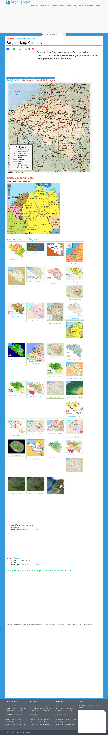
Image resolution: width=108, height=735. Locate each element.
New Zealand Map (11, 701)
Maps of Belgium (35, 458)
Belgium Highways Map (75, 299)
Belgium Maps (74, 263)
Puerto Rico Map (71, 719)
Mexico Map (23, 706)
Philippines (18, 710)
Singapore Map (11, 708)
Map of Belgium (29, 239)
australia (42, 5)
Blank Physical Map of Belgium (75, 397)
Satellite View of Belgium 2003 (55, 496)
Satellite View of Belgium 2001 (35, 493)
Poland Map (45, 710)
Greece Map (43, 722)
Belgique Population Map (16, 259)
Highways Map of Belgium (55, 433)
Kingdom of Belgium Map (74, 416)
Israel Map (34, 706)
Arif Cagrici (16, 523)
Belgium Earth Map (36, 253)
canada (54, 5)
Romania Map (45, 719)
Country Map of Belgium (16, 455)
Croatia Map (59, 724)
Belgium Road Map (55, 397)
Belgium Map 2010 (74, 318)
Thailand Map (59, 701)
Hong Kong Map (45, 706)
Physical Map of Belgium (55, 457)
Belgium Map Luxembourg (16, 359)
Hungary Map (68, 708)
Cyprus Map (69, 710)
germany (69, 5)
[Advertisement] (54, 20)
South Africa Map (12, 706)
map (22, 38)
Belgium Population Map (74, 378)
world (32, 5)
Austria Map (34, 701)
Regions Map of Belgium (74, 454)
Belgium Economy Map (75, 282)
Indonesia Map (69, 724)
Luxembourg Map (70, 722)
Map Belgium (16, 435)
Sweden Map (10, 722)
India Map (10, 710)
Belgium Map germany (74, 340)
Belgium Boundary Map (55, 323)
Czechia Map (35, 710)
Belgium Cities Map (16, 287)
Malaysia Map (10, 724)
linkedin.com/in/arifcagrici (31, 529)
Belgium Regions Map (35, 396)
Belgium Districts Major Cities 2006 (55, 284)
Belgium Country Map (55, 258)
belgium (34, 38)
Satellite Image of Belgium (16, 493)
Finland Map (20, 722)
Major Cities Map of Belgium (35, 433)
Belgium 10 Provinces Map (36, 281)
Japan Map (47, 708)
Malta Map (59, 708)
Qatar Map (34, 722)
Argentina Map (44, 724)
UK (49, 5)
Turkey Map (33, 714)
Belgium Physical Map (55, 357)
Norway (18, 719)
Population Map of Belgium (16, 395)
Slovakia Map (60, 719)
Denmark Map (21, 724)
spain (81, 5)
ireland (97, 5)
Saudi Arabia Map (36, 708)
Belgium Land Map (16, 316)
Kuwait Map (59, 722)
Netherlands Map (60, 714)
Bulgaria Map (22, 708)
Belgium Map (15, 80)
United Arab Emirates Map (13, 714)
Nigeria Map (68, 706)
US (36, 5)
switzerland (89, 5)
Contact (82, 701)
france (61, 5)
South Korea (59, 710)
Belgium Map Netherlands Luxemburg (36, 364)
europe (27, 38)
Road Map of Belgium (74, 474)
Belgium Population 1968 (55, 376)
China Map (59, 706)
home (17, 38)
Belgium (13, 633)
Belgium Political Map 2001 (74, 359)
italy (75, 5)
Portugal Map (35, 719)
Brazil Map (34, 724)
